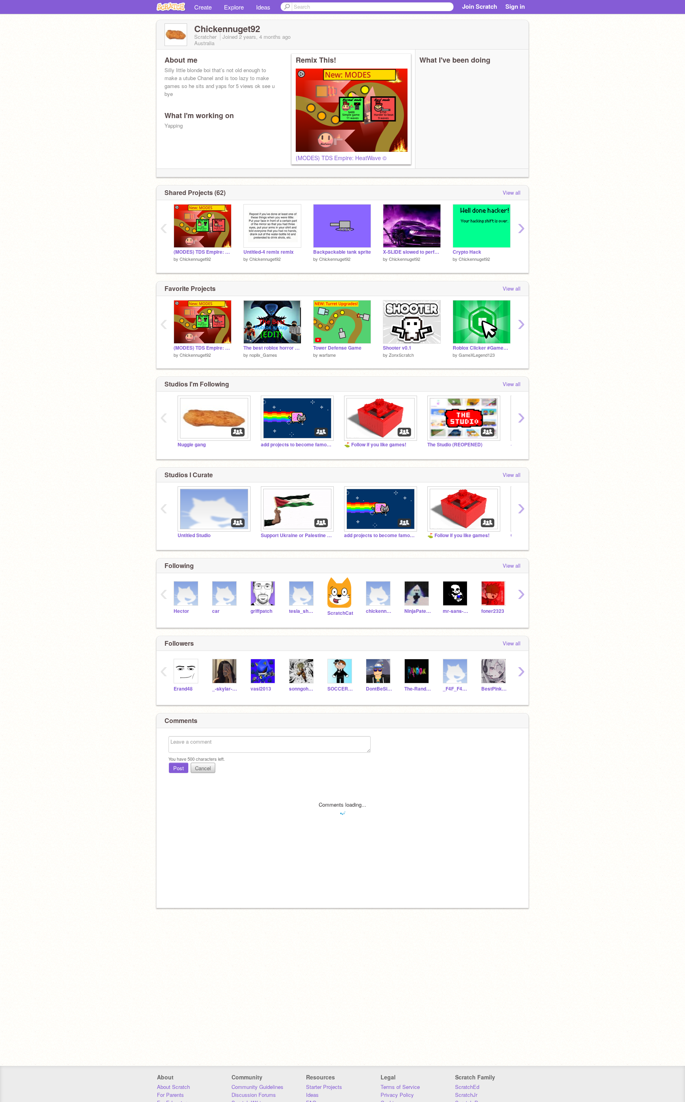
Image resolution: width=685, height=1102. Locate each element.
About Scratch (173, 1087)
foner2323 (492, 611)
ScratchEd (467, 1087)
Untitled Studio (194, 535)
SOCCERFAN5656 (340, 688)
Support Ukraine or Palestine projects (296, 535)
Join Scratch (479, 6)
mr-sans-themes (456, 611)
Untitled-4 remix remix (268, 252)
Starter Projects (324, 1087)
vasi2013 (261, 688)
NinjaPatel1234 (417, 611)
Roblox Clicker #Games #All (482, 347)
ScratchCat (340, 613)
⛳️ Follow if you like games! (375, 444)
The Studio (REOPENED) (454, 444)
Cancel (203, 768)
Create (203, 7)
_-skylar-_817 (225, 688)
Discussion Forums (254, 1094)
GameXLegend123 (477, 355)
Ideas (263, 7)
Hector (181, 611)
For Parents (170, 1094)
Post (178, 768)
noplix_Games (263, 355)
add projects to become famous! (296, 444)
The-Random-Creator (417, 688)
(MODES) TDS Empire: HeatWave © (341, 158)
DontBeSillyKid (379, 688)
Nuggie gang (192, 444)
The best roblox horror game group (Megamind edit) (272, 347)
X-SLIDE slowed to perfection (412, 252)
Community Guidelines (257, 1087)
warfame (327, 355)
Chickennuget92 (195, 259)
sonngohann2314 (302, 688)
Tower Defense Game (337, 347)
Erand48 (183, 688)
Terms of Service (400, 1087)
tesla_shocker (302, 611)
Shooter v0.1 (397, 347)
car (216, 611)
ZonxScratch (401, 355)
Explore (234, 7)
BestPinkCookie (494, 688)
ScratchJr (466, 1094)
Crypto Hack (467, 252)
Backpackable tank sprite (342, 252)
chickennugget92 (379, 611)
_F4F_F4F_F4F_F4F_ (456, 688)
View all (511, 192)
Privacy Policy (397, 1094)
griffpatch (261, 611)
